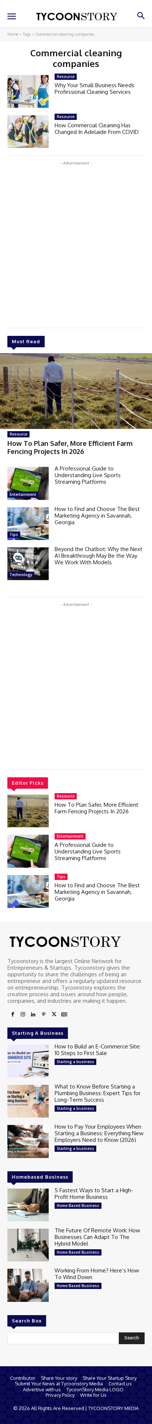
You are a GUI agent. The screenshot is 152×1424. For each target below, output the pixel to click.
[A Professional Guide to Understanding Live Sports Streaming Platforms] (28, 483)
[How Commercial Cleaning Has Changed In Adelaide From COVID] (28, 131)
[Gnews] (64, 1014)
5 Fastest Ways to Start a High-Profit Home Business (94, 1193)
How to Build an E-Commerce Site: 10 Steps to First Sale (98, 1050)
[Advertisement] (76, 243)
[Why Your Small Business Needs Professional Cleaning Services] (28, 91)
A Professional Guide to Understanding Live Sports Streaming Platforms (88, 475)
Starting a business (75, 1061)
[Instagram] (23, 1014)
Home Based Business (78, 1205)
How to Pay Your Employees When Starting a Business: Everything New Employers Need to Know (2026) (99, 1133)
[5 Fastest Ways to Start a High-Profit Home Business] (28, 1205)
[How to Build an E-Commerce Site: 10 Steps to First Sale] (28, 1061)
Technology (21, 574)
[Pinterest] (43, 1014)
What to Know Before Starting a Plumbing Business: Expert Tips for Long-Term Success (98, 1093)
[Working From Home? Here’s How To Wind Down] (28, 1285)
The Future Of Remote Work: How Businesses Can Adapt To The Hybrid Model (97, 1237)
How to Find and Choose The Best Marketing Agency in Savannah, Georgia (97, 515)
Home (12, 34)
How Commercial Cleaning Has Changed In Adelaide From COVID (97, 128)
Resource (18, 434)
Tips (14, 534)
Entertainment (23, 494)
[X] (54, 1014)
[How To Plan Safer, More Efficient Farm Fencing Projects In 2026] (76, 391)
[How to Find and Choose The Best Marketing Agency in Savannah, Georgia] (28, 523)
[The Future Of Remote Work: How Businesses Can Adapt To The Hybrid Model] (28, 1245)
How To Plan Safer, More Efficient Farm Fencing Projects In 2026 (69, 447)
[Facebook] (12, 1014)
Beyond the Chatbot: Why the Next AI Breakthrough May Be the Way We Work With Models (98, 556)
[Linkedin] (33, 1014)
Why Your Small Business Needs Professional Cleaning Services (94, 88)
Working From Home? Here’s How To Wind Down (97, 1274)
